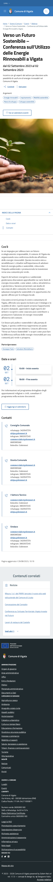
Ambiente (5, 704)
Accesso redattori (44, 879)
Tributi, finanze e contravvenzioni (15, 748)
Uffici (3, 676)
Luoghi (4, 784)
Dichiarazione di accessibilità (13, 849)
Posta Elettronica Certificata (13, 813)
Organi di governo (8, 668)
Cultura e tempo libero (10, 724)
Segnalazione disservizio (11, 829)
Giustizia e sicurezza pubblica (13, 732)
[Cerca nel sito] (46, 11)
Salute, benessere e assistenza (14, 744)
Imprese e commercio (10, 736)
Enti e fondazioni (8, 680)
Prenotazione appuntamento (13, 825)
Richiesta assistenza (9, 833)
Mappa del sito (7, 865)
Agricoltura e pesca (9, 700)
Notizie (4, 763)
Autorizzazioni (7, 716)
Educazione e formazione (11, 728)
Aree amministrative (10, 672)
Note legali (5, 845)
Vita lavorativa (7, 755)
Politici (4, 684)
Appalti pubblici (7, 712)
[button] (7, 3)
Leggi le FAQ (6, 821)
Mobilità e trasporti (9, 740)
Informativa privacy (9, 841)
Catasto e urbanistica (10, 720)
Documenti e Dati (8, 692)
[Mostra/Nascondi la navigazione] (4, 11)
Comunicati (6, 767)
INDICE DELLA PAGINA (11, 212)
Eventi (4, 788)
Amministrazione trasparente (13, 837)
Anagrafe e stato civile (10, 708)
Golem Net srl (46, 873)
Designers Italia (44, 876)
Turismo (4, 751)
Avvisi (4, 771)
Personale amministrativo (12, 688)
